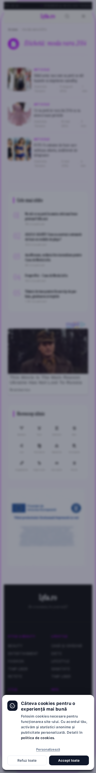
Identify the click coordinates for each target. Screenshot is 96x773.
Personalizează (48, 749)
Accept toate (69, 760)
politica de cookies (37, 738)
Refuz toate (27, 760)
